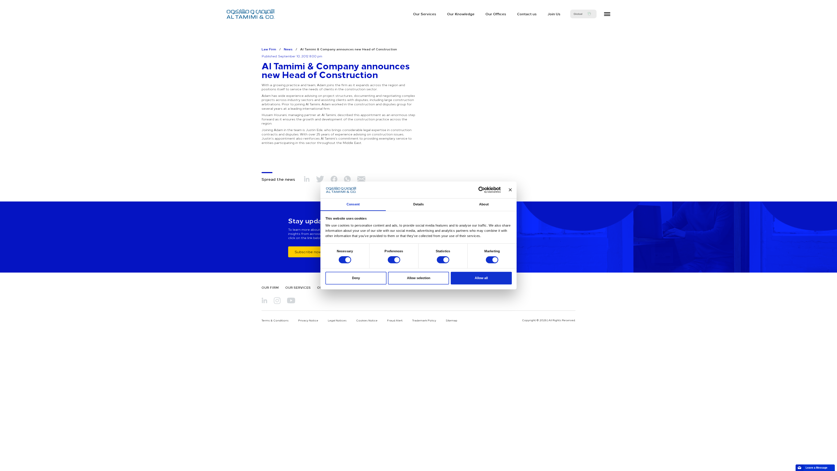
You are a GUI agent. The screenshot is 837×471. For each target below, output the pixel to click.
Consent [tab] (353, 204)
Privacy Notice (308, 320)
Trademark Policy (424, 320)
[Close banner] (510, 189)
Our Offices (495, 13)
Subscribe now (307, 251)
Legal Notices (337, 320)
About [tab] (484, 204)
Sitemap (451, 320)
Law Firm (269, 49)
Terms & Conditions (275, 320)
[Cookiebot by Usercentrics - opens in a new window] (482, 190)
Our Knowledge (461, 13)
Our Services (424, 13)
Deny (356, 278)
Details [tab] (418, 204)
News (288, 49)
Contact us (527, 13)
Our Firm (270, 287)
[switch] (394, 259)
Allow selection (418, 278)
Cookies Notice (367, 320)
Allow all (481, 278)
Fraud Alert (395, 320)
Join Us (554, 13)
